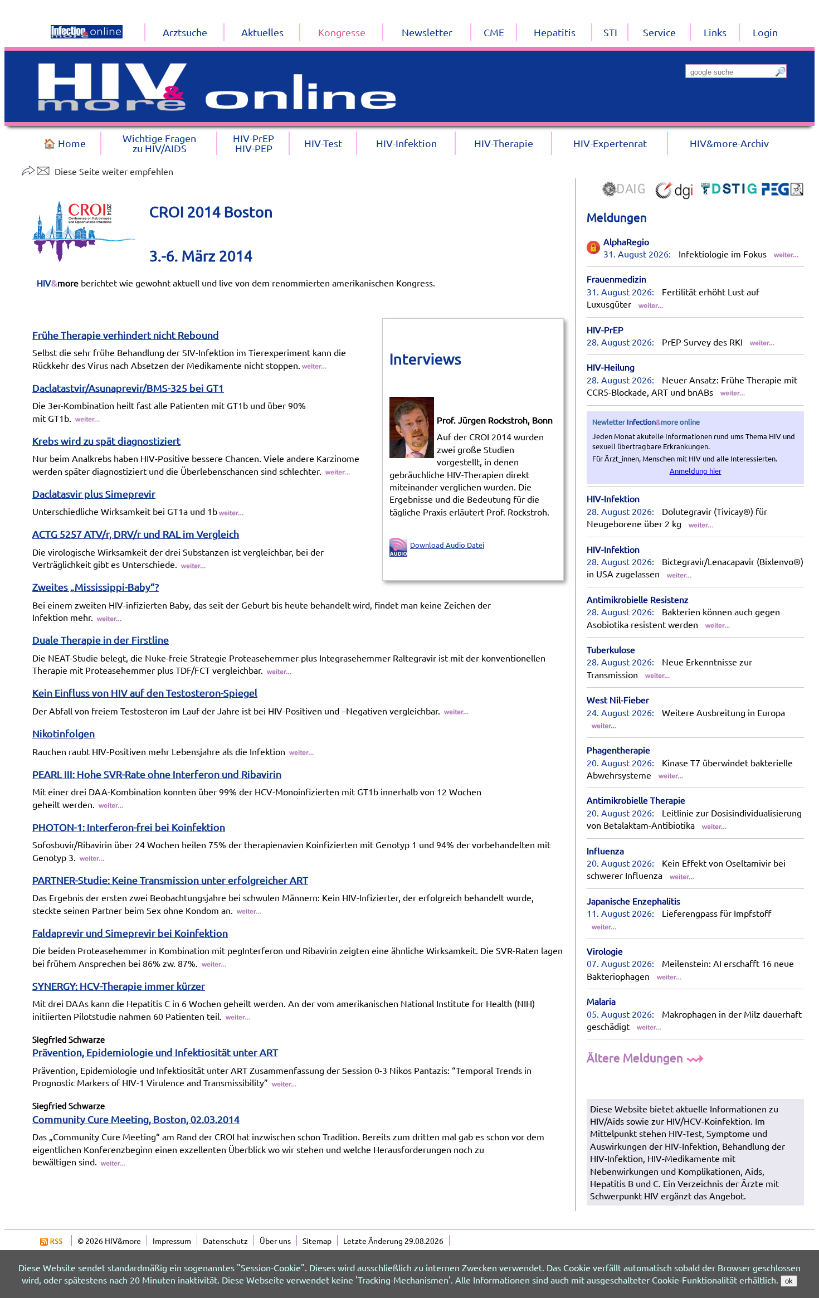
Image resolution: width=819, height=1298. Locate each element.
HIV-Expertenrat (610, 143)
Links (715, 32)
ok (789, 1281)
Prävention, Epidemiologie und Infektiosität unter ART (155, 1052)
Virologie (605, 950)
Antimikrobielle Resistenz (638, 599)
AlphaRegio (626, 241)
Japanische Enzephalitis (633, 900)
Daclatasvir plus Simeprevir (93, 493)
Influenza (605, 850)
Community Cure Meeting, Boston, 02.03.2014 (136, 1119)
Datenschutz (225, 1241)
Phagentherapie (618, 749)
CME (494, 32)
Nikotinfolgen (63, 733)
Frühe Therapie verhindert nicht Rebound (125, 335)
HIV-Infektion (613, 498)
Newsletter (427, 32)
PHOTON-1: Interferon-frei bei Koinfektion (128, 827)
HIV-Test (323, 143)
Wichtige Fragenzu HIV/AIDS (159, 143)
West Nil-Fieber (618, 699)
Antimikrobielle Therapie (636, 799)
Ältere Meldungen (636, 1057)
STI (610, 32)
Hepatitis (555, 32)
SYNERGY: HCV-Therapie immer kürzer (118, 985)
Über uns (275, 1241)
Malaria (601, 1001)
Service (659, 32)
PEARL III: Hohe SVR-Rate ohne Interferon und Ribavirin (156, 774)
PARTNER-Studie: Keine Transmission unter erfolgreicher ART (170, 880)
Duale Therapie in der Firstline (100, 639)
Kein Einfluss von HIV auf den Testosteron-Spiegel (144, 692)
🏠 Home (64, 143)
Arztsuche (185, 32)
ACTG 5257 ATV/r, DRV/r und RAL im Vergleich (135, 533)
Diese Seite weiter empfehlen (114, 171)
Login (765, 32)
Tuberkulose (611, 649)
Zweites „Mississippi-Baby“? (95, 586)
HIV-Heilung (611, 366)
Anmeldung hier (696, 470)
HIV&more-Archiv (729, 143)
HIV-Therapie (503, 143)
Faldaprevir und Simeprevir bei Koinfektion (130, 933)
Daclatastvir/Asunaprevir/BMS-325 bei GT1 (128, 387)
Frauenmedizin (616, 278)
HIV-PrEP (605, 329)
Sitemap (317, 1241)
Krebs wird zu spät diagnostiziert (106, 440)
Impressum (172, 1241)
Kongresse (341, 32)
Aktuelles (262, 32)
